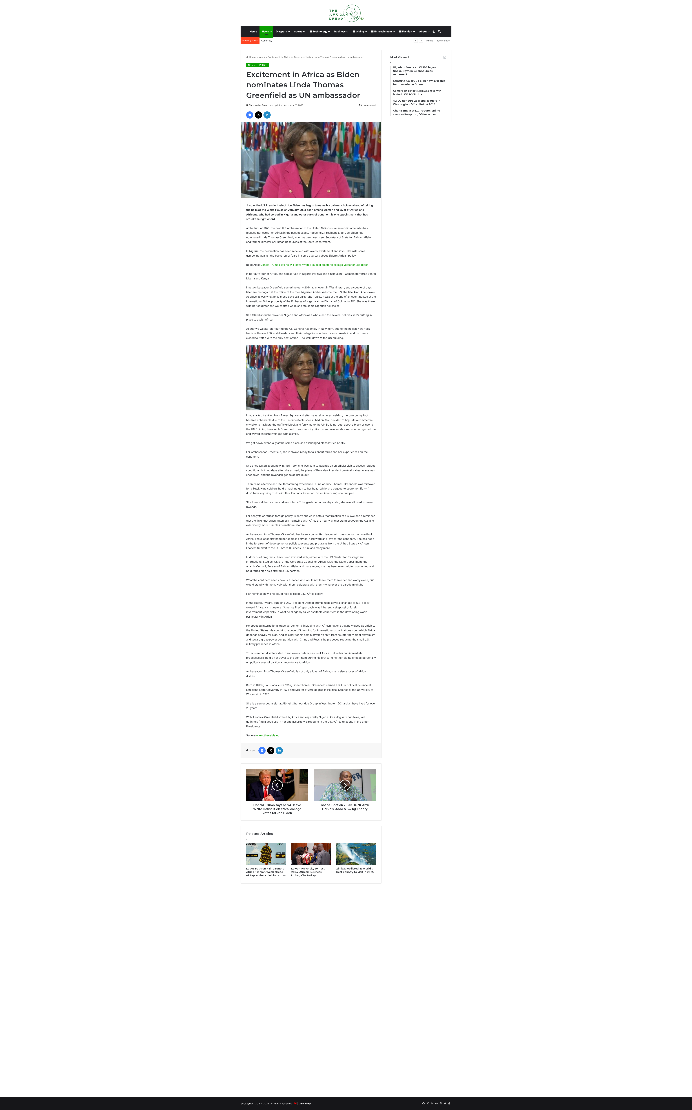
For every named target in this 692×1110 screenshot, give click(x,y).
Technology (319, 31)
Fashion (407, 31)
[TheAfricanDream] (346, 13)
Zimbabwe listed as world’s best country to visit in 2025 (355, 870)
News (265, 31)
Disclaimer (305, 1103)
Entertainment (383, 31)
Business (340, 31)
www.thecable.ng (267, 735)
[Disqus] (311, 938)
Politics (263, 65)
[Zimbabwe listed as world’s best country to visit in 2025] (356, 854)
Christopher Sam (258, 105)
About (423, 31)
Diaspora (281, 31)
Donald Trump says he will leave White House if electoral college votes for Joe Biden (314, 264)
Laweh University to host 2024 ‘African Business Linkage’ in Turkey (308, 872)
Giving (359, 31)
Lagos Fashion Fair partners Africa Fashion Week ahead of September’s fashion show (266, 872)
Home (253, 31)
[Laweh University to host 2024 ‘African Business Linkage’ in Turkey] (311, 854)
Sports (298, 31)
